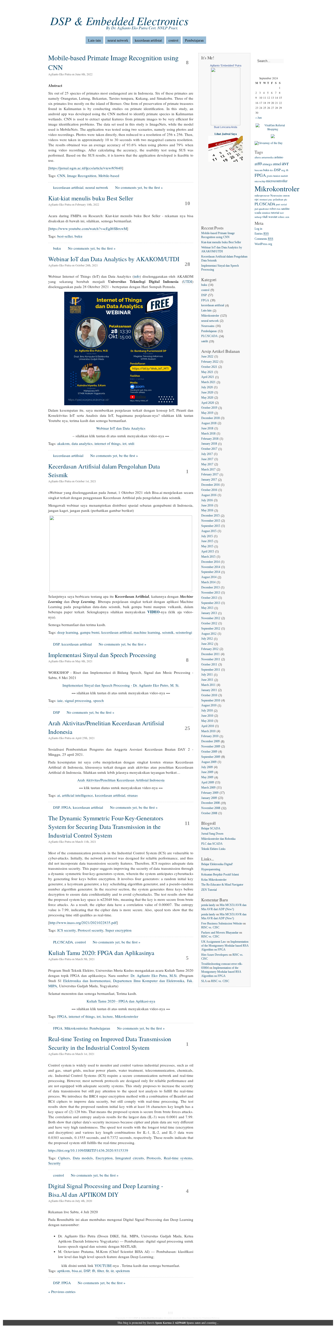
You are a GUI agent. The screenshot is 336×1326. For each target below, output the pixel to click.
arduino (278, 157)
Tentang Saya (71, 7)
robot (273, 208)
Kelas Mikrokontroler (214, 879)
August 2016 (208, 495)
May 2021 (207, 372)
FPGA (66, 807)
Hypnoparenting (210, 869)
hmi (275, 176)
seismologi (184, 632)
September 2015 (210, 526)
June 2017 (207, 459)
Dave (150, 1323)
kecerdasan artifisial (148, 40)
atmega (267, 164)
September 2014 (210, 572)
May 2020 (207, 397)
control (173, 40)
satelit (204, 341)
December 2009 (210, 741)
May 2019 (207, 413)
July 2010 (207, 710)
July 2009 (207, 767)
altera (258, 157)
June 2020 (207, 392)
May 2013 (207, 608)
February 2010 (209, 736)
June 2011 (207, 680)
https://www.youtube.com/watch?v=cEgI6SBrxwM (88, 228)
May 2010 (207, 721)
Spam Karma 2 (164, 1323)
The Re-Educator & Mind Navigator (222, 885)
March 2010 (208, 731)
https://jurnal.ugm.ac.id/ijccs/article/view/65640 (85, 167)
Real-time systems (178, 1157)
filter (100, 1270)
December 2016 (210, 484)
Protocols (154, 1157)
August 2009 (208, 762)
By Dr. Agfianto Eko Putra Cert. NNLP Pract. (142, 27)
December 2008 (210, 803)
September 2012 (210, 628)
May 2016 (207, 510)
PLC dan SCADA (212, 844)
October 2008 (209, 813)
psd (256, 208)
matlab (284, 176)
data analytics (82, 443)
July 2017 (207, 454)
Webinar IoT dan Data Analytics (120, 428)
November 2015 (210, 520)
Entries (262, 234)
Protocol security (90, 930)
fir (107, 1270)
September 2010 (210, 700)
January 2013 (209, 613)
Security (54, 1163)
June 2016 (207, 505)
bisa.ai (77, 1270)
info (137, 276)
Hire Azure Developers (214, 954)
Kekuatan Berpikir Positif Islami (220, 874)
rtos (278, 208)
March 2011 (208, 685)
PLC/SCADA (63, 941)
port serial (281, 204)
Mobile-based (108, 175)
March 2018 (208, 433)
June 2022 (207, 356)
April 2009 (207, 782)
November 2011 (210, 659)
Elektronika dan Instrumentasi (86, 980)
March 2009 (208, 787)
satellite (285, 208)
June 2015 (207, 541)
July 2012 (207, 639)
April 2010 (207, 726)
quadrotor (264, 208)
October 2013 (209, 597)
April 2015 (207, 551)
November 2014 (210, 567)
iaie (60, 700)
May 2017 (207, 464)
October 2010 (209, 695)
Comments (264, 239)
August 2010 (208, 705)
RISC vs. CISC (210, 927)
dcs (271, 170)
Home (52, 7)
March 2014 (208, 582)
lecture (108, 1016)
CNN (61, 175)
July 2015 (207, 536)
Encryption (104, 1157)
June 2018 (207, 428)
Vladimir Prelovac (211, 1318)
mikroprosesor (262, 195)
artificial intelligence (77, 795)
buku (78, 236)
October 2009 (209, 751)
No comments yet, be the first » (139, 187)
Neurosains (207, 326)
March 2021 (208, 382)
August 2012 (208, 633)
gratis (270, 176)
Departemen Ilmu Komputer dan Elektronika (148, 980)
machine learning (147, 632)
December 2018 (210, 418)
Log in (258, 228)
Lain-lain (94, 40)
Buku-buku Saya (98, 7)
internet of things (107, 443)
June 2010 (207, 715)
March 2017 (208, 469)
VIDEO (153, 611)
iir (112, 1270)
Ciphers (64, 1157)
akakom (63, 443)
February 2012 (209, 649)
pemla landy (208, 905)
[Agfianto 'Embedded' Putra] (225, 124)
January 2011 (209, 690)
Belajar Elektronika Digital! (217, 864)
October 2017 (209, 449)
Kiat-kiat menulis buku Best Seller (90, 198)
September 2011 (210, 669)
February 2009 (209, 792)
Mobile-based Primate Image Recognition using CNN (218, 235)
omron (286, 195)
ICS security (66, 930)
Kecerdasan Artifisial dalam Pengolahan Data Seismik (224, 258)
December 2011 (210, 654)
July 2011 (207, 675)
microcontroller (277, 180)
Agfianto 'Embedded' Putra (225, 65)
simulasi (266, 212)
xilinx (281, 217)
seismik (168, 632)
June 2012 (207, 644)
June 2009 (207, 772)
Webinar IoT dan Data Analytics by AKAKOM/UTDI (113, 259)
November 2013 (210, 592)
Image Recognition (81, 175)
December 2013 (210, 587)
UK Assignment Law (213, 941)
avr (285, 163)
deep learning (67, 632)
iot (124, 443)
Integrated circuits (129, 1157)
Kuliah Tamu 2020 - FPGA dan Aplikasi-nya (121, 1001)
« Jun (258, 117)
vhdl (265, 217)
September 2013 (210, 603)
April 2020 (207, 402)
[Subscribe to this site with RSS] (67, 38)
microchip (260, 181)
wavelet (272, 217)
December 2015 (210, 515)
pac (270, 199)
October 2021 (209, 367)
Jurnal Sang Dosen (212, 833)
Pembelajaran (194, 40)
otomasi (264, 199)
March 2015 (208, 556)
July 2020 (207, 387)
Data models (83, 1157)
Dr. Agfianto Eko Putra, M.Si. (154, 975)
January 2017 (209, 480)
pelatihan (278, 199)
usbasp (258, 217)
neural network (117, 40)
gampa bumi (89, 632)
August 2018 (208, 423)
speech (98, 700)
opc (257, 199)
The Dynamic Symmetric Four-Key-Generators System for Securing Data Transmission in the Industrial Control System (105, 826)
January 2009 (209, 798)
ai (58, 795)
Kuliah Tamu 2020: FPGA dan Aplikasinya (101, 953)
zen (287, 217)
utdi (131, 443)
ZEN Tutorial (209, 890)
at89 (258, 163)
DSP (56, 644)
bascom (258, 170)
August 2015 (208, 531)
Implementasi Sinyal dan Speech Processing (102, 655)
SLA (204, 981)
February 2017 (209, 474)
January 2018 (209, 444)
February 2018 (209, 438)
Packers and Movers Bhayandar (219, 932)
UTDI (187, 281)
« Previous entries (62, 1291)
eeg (283, 170)
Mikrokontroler (126, 1016)
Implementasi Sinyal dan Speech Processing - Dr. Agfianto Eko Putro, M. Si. (120, 685)
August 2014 (208, 577)
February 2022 (209, 361)
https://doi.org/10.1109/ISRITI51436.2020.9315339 (88, 1150)
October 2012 (209, 623)
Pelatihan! (146, 7)
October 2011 (209, 664)
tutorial (275, 212)
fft (93, 1270)
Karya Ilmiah (124, 7)
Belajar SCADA (210, 828)
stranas (132, 795)
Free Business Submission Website (221, 923)
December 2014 (210, 562)
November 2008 (210, 808)
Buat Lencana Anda (225, 127)
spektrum (123, 1270)
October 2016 (209, 490)
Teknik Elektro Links (213, 849)
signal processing (78, 700)
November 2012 (210, 618)
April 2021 (207, 377)
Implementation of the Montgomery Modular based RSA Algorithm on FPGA (224, 945)
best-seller (65, 236)
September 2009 (210, 757)
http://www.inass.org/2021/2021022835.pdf (83, 922)
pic (285, 199)
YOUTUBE (103, 1265)
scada (258, 212)
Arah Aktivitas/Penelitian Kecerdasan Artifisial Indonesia (121, 779)
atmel (277, 163)
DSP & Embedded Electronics (119, 20)
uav (282, 212)
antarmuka (267, 157)
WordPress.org (263, 244)
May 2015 (207, 546)
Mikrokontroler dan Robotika (218, 839)
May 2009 (207, 777)
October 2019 (209, 408)
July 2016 (207, 500)
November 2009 (210, 746)
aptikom (63, 1270)
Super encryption (118, 930)
